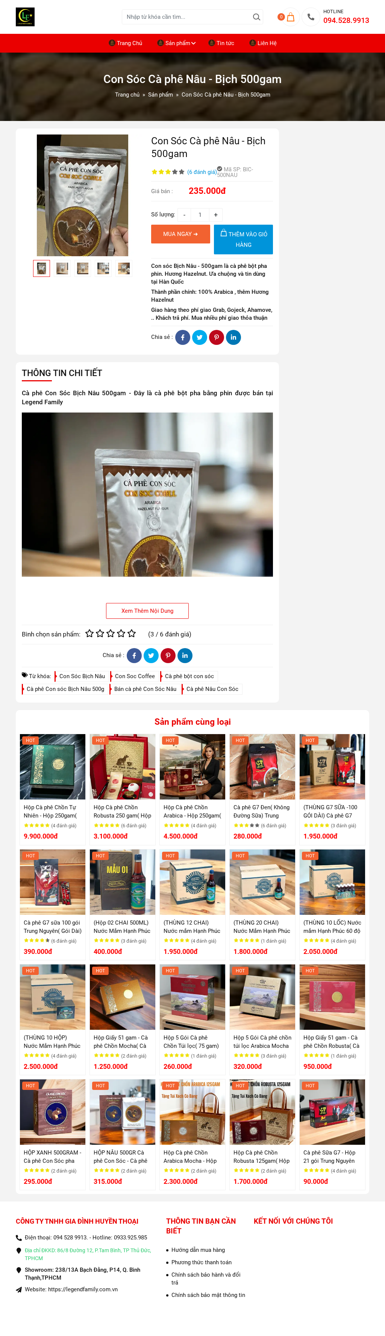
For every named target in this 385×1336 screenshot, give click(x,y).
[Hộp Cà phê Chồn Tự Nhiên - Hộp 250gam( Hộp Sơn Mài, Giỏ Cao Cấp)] (52, 766)
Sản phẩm (177, 43)
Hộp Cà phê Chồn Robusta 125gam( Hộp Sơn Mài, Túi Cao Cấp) (261, 1161)
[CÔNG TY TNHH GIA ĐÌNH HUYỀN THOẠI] (69, 17)
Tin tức (225, 43)
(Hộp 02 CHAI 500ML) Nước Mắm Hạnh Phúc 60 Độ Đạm (122, 931)
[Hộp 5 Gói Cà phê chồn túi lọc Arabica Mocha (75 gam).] (262, 997)
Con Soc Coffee (135, 676)
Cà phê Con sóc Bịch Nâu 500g (65, 689)
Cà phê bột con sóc (189, 676)
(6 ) (202, 172)
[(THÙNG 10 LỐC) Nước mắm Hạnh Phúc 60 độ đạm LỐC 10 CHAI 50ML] (332, 882)
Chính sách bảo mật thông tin (208, 1295)
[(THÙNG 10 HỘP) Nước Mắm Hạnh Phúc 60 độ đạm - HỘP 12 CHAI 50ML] (52, 997)
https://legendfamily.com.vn (83, 1289)
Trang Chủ (129, 43)
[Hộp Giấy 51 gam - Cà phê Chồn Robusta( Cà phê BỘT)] (332, 997)
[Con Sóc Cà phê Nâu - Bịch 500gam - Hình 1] (83, 195)
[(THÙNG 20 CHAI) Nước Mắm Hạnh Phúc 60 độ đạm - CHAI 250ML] (262, 882)
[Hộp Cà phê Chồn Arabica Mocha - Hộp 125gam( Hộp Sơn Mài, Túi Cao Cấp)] (192, 1112)
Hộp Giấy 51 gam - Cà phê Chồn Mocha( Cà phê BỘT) (121, 1046)
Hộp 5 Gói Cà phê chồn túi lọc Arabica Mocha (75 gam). (262, 1046)
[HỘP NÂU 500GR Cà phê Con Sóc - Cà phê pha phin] (122, 1112)
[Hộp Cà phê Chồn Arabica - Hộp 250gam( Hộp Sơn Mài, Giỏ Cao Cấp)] (192, 766)
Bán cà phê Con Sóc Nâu (145, 689)
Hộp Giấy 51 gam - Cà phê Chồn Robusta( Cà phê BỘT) (331, 1046)
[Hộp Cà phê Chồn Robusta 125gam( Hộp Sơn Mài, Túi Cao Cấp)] (262, 1112)
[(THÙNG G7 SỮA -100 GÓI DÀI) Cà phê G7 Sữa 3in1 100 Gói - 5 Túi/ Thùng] (332, 766)
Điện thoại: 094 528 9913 (55, 1237)
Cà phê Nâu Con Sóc (212, 689)
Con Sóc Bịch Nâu (82, 676)
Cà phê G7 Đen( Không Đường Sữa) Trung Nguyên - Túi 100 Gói (261, 815)
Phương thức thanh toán (201, 1262)
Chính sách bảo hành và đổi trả (206, 1278)
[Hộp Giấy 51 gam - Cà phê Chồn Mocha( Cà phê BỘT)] (122, 997)
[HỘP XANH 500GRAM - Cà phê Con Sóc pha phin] (52, 1112)
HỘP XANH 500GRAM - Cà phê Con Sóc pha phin (52, 1161)
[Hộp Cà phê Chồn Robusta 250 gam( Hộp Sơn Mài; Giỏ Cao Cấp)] (122, 766)
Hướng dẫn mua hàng (198, 1250)
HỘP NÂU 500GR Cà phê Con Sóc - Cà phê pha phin (120, 1161)
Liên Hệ (267, 43)
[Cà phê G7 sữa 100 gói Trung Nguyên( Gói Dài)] (52, 882)
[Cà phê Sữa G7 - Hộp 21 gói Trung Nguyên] (332, 1112)
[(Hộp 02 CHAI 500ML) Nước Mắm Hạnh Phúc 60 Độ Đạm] (122, 882)
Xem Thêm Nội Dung (147, 611)
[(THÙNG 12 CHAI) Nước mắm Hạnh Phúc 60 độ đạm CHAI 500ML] (192, 882)
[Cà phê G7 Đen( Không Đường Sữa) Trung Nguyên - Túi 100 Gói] (262, 766)
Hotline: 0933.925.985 (119, 1237)
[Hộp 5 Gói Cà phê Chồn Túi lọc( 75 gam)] (192, 997)
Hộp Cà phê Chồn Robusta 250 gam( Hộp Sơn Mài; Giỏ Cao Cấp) (122, 815)
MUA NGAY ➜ (180, 234)
